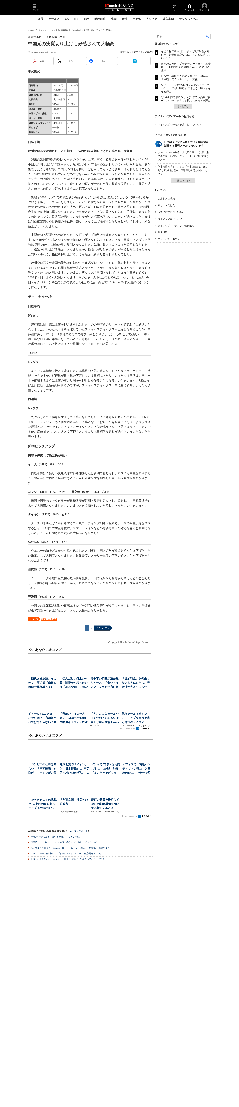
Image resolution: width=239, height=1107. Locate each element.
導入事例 (168, 18)
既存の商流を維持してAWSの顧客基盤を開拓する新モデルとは (105, 803)
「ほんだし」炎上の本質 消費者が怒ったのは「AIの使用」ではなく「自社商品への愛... (74, 683)
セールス (54, 18)
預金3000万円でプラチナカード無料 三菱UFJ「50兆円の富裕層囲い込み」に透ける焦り (186, 67)
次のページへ (102, 628)
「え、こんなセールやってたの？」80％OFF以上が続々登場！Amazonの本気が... (105, 718)
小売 (114, 18)
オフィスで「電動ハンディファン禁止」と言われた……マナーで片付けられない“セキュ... (136, 769)
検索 (208, 36)
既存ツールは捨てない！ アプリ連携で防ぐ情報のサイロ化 (136, 718)
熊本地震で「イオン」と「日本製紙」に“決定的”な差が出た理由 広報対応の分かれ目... (74, 769)
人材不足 (151, 18)
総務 (86, 18)
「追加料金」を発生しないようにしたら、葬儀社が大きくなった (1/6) (136, 683)
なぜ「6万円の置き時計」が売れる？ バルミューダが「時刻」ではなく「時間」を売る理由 (186, 88)
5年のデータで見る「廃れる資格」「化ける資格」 (56, 836)
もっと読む (183, 106)
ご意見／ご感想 (166, 198)
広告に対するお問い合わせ (172, 212)
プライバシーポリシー (170, 239)
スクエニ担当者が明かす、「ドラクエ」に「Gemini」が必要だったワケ (66, 853)
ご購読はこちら (183, 180)
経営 (40, 18)
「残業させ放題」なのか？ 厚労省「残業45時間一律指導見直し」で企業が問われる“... (42, 683)
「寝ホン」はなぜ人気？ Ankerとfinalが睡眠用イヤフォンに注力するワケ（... (74, 718)
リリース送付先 (166, 205)
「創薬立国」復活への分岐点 (74, 801)
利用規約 (162, 232)
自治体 (137, 18)
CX (67, 18)
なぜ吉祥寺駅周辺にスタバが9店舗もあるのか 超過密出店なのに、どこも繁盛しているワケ (186, 55)
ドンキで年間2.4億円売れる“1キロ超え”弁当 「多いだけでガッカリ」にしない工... (106, 769)
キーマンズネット (79, 831)
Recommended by (128, 728)
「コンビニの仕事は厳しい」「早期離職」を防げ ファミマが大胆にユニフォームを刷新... (42, 769)
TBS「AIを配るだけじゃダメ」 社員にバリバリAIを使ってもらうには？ (68, 859)
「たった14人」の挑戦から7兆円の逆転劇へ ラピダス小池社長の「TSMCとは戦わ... (43, 804)
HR (76, 18)
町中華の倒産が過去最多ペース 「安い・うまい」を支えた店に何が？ (105, 683)
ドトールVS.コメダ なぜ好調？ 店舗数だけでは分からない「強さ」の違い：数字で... (42, 718)
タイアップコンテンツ (170, 218)
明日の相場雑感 (49, 619)
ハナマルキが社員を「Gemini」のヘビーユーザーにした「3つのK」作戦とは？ (70, 848)
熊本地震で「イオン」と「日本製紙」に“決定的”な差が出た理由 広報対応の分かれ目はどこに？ (184, 170)
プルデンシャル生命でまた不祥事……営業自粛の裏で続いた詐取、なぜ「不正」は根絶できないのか (183, 156)
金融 (124, 18)
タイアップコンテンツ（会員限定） (177, 225)
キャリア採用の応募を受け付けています (179, 124)
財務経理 (100, 18)
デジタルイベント (190, 18)
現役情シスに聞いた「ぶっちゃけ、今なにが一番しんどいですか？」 (65, 842)
